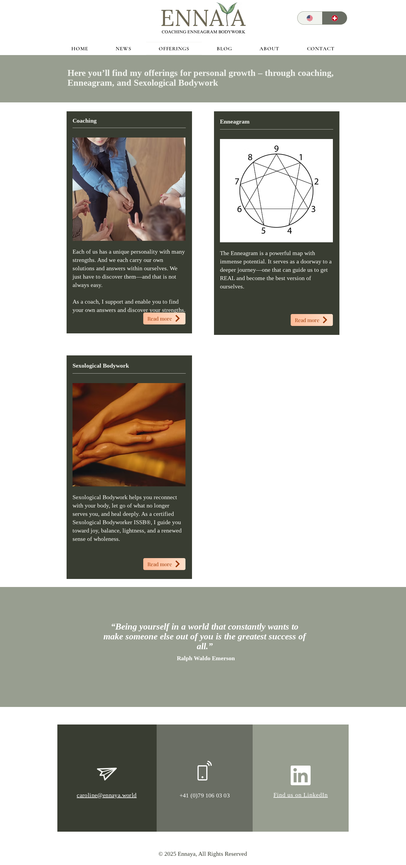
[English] (310, 18)
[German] (334, 18)
